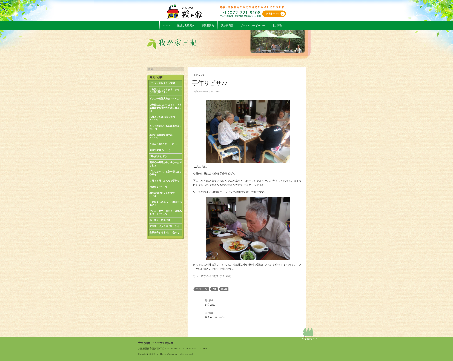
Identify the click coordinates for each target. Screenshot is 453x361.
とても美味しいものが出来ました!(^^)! (166, 127)
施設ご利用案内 (185, 25)
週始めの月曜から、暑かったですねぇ (166, 164)
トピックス (199, 75)
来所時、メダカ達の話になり (164, 226)
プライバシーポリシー (252, 25)
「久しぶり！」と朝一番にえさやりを (166, 173)
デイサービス (202, 289)
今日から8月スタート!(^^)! (163, 144)
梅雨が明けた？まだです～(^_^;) (163, 194)
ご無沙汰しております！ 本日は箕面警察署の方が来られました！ (166, 107)
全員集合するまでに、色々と (164, 232)
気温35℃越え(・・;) (160, 150)
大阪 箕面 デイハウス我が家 (155, 343)
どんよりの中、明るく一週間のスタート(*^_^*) (166, 212)
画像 (196, 91)
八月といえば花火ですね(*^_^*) (162, 118)
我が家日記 (227, 25)
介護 (214, 289)
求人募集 (277, 25)
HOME (166, 25)
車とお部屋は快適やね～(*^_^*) (162, 136)
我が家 (224, 289)
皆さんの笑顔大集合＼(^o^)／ (165, 98)
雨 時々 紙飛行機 (160, 220)
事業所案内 (208, 25)
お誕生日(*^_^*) (158, 186)
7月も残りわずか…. (160, 156)
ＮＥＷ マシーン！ (216, 315)
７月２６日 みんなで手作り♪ (165, 180)
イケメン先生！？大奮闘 (162, 83)
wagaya (215, 91)
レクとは (210, 302)
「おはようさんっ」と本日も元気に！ (166, 203)
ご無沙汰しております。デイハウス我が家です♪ (166, 91)
